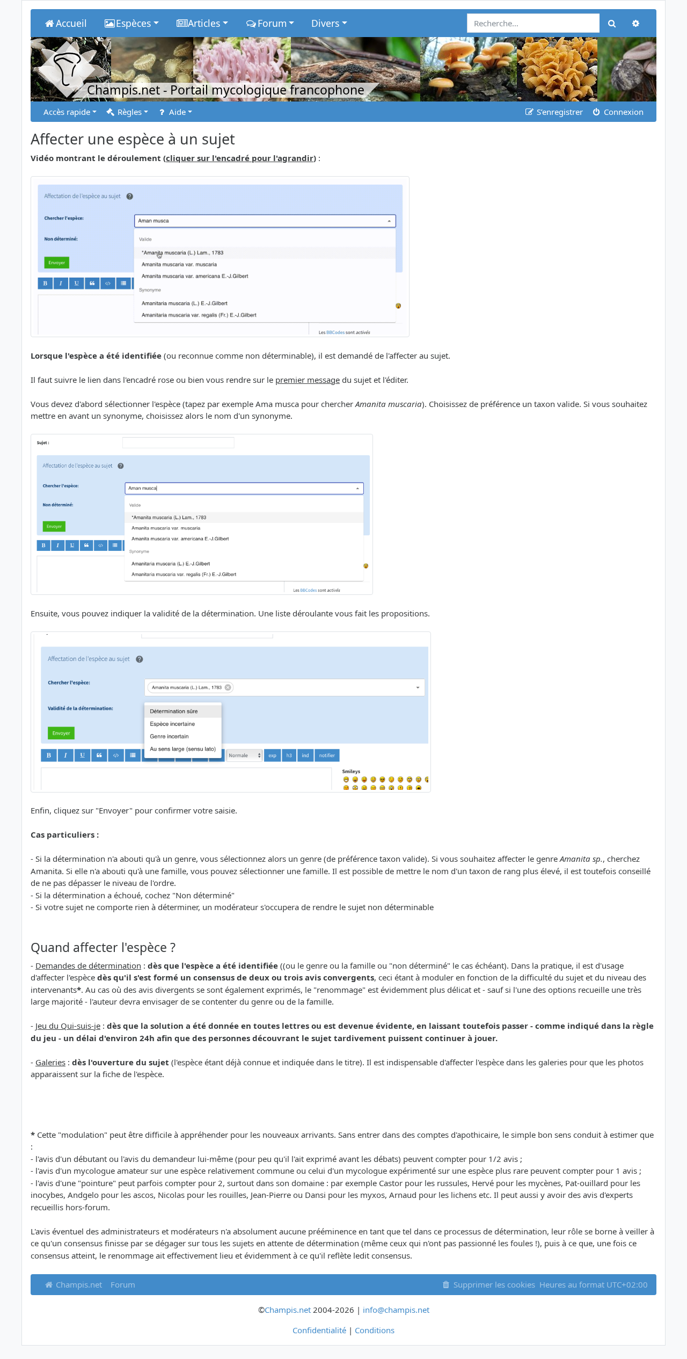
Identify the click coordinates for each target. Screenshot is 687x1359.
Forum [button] (272, 23)
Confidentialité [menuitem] (319, 1330)
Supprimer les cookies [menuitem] (493, 1284)
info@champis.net (396, 1309)
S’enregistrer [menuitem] (559, 111)
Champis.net (78, 1284)
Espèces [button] (133, 23)
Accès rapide (66, 111)
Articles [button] (204, 23)
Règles (128, 111)
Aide (176, 111)
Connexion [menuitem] (623, 111)
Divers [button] (325, 23)
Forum (123, 1284)
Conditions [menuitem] (374, 1330)
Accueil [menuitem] (71, 23)
